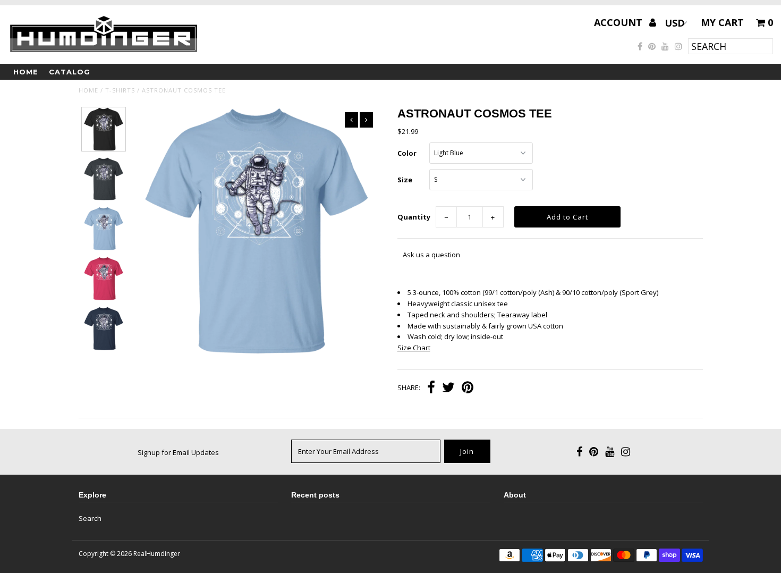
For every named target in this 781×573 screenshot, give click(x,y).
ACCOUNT (619, 22)
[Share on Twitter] (448, 389)
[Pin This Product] (467, 389)
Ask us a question (431, 254)
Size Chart (413, 347)
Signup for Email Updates (178, 452)
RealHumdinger (156, 553)
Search (90, 518)
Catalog (69, 72)
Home (25, 72)
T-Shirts (120, 90)
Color (407, 153)
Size (404, 179)
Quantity (413, 217)
